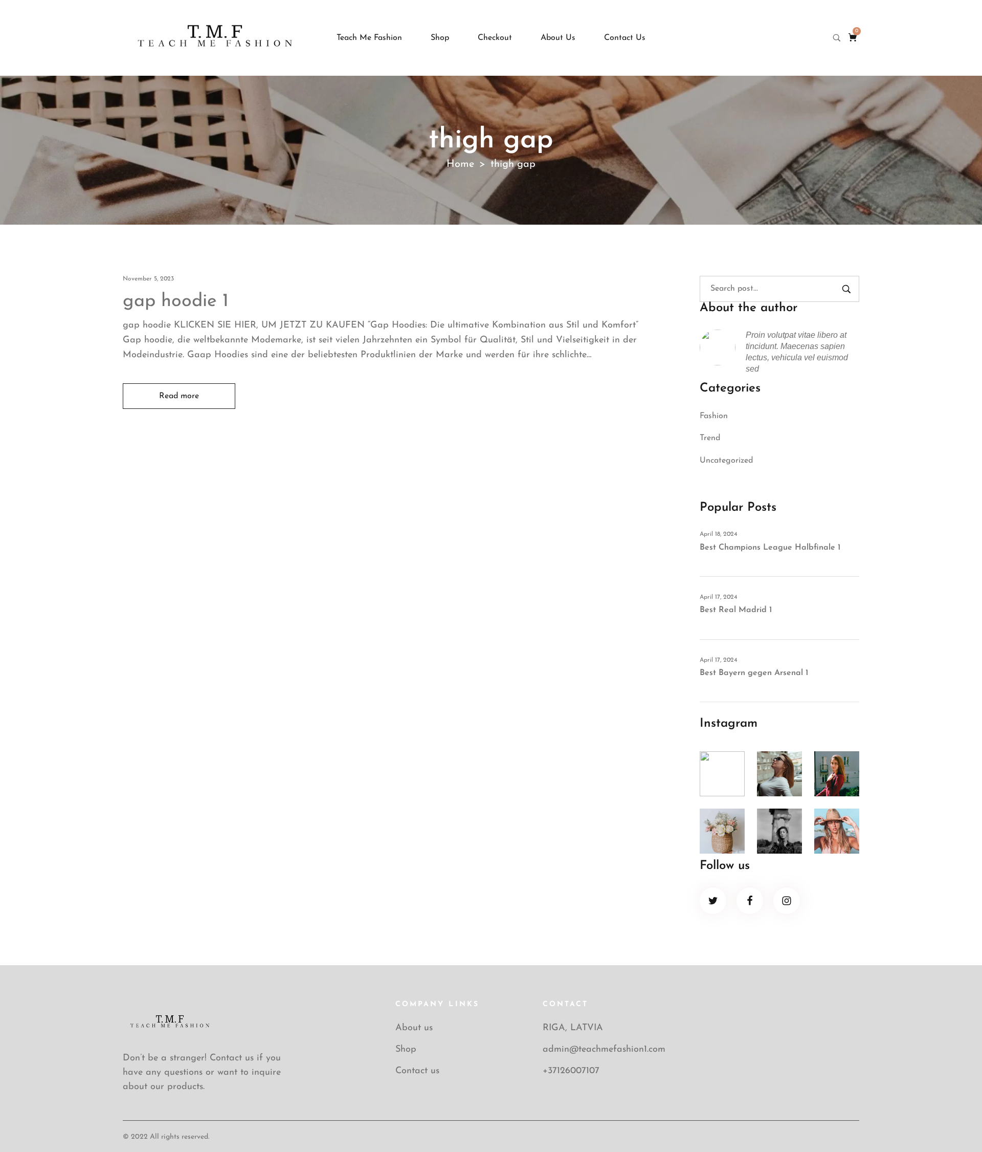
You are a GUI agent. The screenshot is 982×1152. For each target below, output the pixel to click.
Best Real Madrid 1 (736, 610)
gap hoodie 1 (176, 301)
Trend (710, 438)
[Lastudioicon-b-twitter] (713, 900)
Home (460, 164)
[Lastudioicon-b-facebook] (749, 900)
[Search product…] (837, 38)
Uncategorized (726, 461)
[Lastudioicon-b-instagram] (786, 900)
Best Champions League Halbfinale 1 (770, 548)
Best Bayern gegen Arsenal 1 (754, 673)
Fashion (714, 416)
